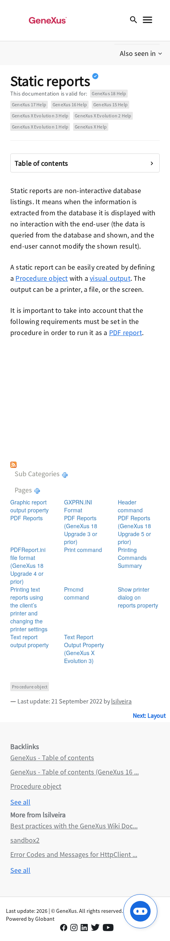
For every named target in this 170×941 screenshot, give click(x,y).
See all (20, 802)
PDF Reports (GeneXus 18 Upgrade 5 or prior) (134, 530)
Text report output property (29, 641)
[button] (142, 53)
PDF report (125, 332)
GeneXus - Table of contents (52, 757)
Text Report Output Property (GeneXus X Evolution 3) (84, 649)
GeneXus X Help (91, 127)
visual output (110, 278)
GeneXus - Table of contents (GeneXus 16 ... (74, 771)
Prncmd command (76, 593)
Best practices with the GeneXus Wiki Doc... (74, 825)
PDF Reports (26, 518)
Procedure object (41, 278)
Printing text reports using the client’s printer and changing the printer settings (28, 609)
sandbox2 (25, 840)
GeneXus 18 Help (109, 93)
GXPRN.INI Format (78, 506)
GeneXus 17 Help (29, 104)
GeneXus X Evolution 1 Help (40, 127)
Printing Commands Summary (132, 557)
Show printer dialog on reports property (138, 597)
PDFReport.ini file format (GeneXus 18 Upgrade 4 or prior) (27, 565)
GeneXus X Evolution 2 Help (103, 116)
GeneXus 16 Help (70, 104)
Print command (83, 550)
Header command (130, 506)
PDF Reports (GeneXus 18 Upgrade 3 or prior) (80, 530)
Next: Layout (149, 715)
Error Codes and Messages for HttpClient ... (73, 854)
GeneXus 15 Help (110, 104)
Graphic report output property (29, 506)
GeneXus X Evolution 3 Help (40, 116)
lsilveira (121, 701)
